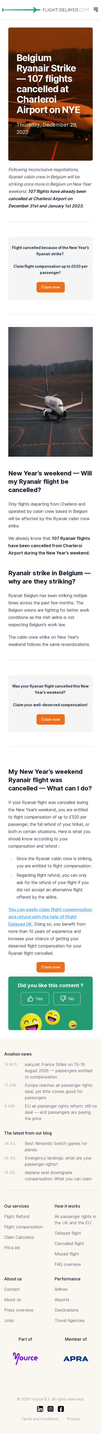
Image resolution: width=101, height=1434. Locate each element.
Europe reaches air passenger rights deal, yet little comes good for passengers (58, 1091)
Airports (62, 1299)
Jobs (9, 1320)
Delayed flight (68, 1233)
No (71, 998)
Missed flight (67, 1253)
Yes (39, 998)
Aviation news (18, 1054)
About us (12, 1299)
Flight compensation (23, 1226)
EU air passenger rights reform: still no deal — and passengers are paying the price (61, 1112)
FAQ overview (68, 1264)
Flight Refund (17, 1216)
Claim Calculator (19, 1237)
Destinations (66, 1310)
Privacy (73, 1419)
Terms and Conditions (40, 1419)
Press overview (18, 1310)
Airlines (61, 1289)
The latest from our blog (28, 1133)
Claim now (50, 287)
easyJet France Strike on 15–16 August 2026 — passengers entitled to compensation (58, 1070)
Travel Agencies (70, 1320)
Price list (12, 1247)
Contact (12, 1289)
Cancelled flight (69, 1243)
